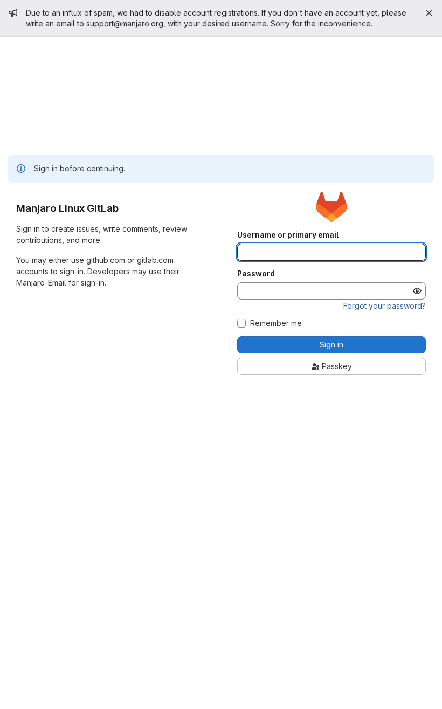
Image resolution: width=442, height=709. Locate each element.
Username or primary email (288, 235)
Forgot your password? (384, 305)
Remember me (276, 323)
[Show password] (417, 291)
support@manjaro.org (124, 23)
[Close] (429, 12)
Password (256, 273)
